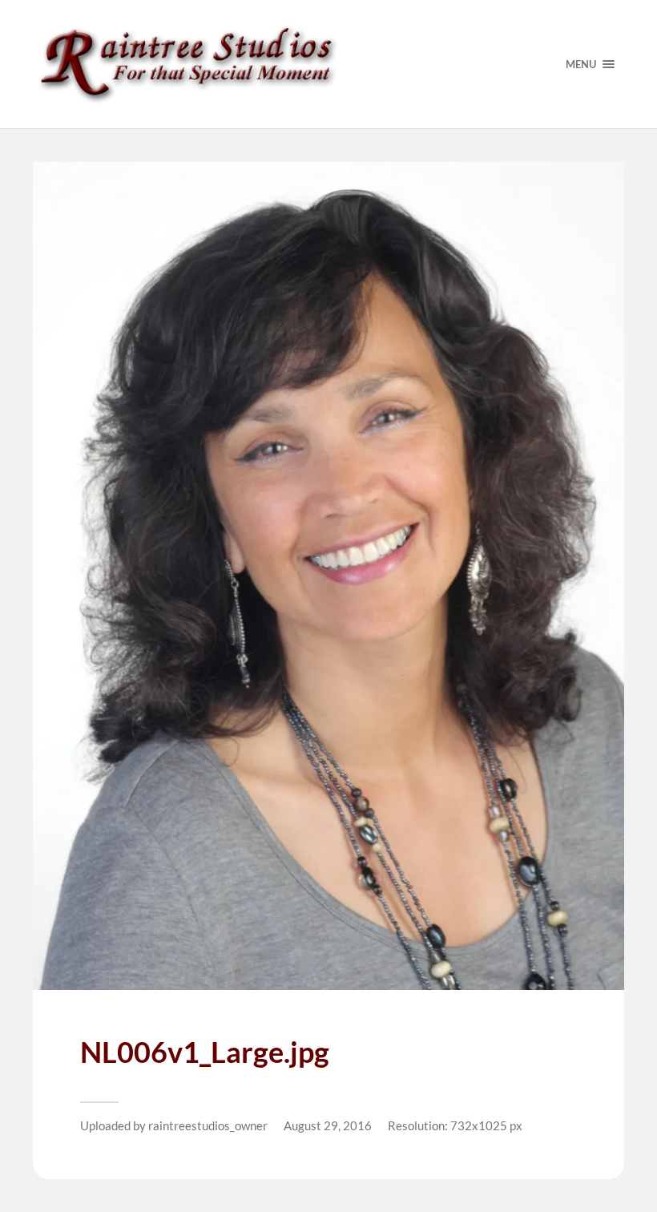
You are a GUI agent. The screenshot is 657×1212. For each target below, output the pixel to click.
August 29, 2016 (328, 1125)
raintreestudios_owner (208, 1125)
